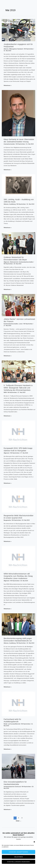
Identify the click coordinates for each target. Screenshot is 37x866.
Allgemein (6, 262)
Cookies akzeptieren (18, 852)
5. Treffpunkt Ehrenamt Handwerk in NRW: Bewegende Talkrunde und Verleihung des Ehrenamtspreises (18, 387)
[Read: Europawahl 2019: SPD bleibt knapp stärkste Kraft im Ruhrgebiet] (18, 432)
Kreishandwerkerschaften (26, 262)
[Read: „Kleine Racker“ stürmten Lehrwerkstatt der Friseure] (18, 305)
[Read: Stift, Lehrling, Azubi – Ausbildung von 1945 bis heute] (18, 185)
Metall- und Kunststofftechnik (12, 724)
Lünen (20, 323)
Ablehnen (18, 857)
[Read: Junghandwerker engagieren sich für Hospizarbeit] (18, 30)
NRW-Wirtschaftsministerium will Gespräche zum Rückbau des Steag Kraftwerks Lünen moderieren (18, 576)
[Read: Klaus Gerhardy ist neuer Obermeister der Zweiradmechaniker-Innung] (18, 113)
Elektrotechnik (14, 262)
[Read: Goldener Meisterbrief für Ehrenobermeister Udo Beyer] (18, 243)
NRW (5, 392)
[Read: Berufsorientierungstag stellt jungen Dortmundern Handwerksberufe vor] (18, 624)
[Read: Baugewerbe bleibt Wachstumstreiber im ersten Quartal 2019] (18, 500)
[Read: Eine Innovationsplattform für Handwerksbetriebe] (18, 766)
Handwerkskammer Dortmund (12, 786)
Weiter (18, 821)
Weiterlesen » (7, 86)
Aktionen (6, 49)
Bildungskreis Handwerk (16, 49)
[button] (34, 842)
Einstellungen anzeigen (18, 862)
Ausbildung (12, 204)
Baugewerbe (7, 520)
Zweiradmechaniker (9, 144)
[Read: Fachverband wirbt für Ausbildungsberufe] (18, 703)
